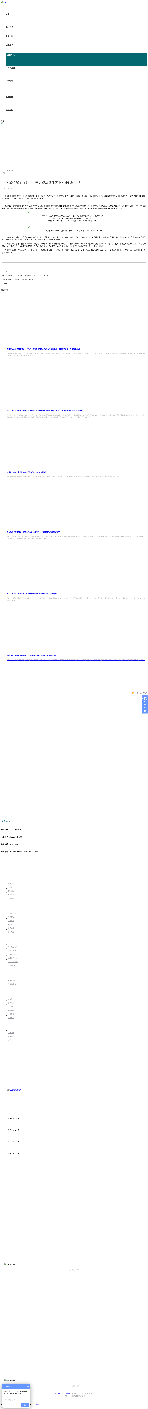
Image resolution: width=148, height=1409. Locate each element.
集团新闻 (10, 170)
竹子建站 (35, 1404)
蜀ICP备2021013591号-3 (62, 1393)
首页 (5, 170)
